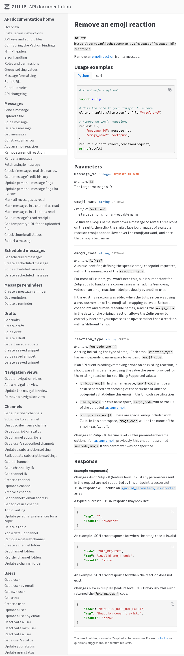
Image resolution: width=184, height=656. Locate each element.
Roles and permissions (21, 63)
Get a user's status (18, 640)
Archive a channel (17, 492)
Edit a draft (13, 332)
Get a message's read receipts (27, 217)
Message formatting (20, 75)
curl (99, 75)
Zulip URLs (12, 81)
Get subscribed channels (23, 413)
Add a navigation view (21, 384)
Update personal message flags (28, 182)
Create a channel (17, 479)
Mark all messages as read (24, 199)
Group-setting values (21, 69)
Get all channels (16, 461)
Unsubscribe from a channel (26, 425)
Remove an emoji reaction (24, 152)
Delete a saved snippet (21, 362)
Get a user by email (19, 585)
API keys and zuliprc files (23, 39)
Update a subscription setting (27, 449)
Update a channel (18, 486)
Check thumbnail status (23, 234)
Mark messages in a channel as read (31, 205)
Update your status (19, 646)
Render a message (18, 158)
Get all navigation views (23, 378)
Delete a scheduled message (26, 275)
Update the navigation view (26, 390)
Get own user (14, 591)
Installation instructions (23, 33)
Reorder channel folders (23, 557)
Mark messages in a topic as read (29, 211)
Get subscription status (22, 431)
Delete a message (18, 128)
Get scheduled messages (23, 257)
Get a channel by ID (19, 467)
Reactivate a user (17, 634)
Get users (11, 597)
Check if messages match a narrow (30, 170)
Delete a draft (14, 338)
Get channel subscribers (22, 437)
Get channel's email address (26, 498)
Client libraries (15, 87)
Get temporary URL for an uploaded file (32, 226)
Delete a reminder (18, 303)
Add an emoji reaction (21, 146)
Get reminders (15, 297)
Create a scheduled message (26, 263)
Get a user (12, 579)
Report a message (18, 240)
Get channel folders (19, 551)
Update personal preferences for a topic (30, 518)
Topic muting (14, 510)
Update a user (15, 609)
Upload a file (14, 116)
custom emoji (115, 407)
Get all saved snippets (21, 344)
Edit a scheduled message (24, 269)
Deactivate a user (17, 622)
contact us (162, 638)
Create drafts (14, 326)
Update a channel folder (23, 563)
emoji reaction (103, 56)
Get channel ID (15, 473)
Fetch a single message (22, 164)
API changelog (15, 93)
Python (83, 75)
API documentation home (29, 19)
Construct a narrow (19, 140)
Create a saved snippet (21, 350)
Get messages (15, 134)
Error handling (15, 57)
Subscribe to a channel (21, 419)
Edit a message (16, 122)
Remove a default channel (24, 539)
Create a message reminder (25, 291)
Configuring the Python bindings (29, 45)
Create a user (14, 603)
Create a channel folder (22, 545)
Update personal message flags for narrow (31, 191)
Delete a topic (15, 527)
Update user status (19, 652)
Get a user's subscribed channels (29, 443)
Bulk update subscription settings (30, 455)
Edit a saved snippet (20, 356)
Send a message (16, 110)
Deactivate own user (20, 628)
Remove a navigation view (24, 396)
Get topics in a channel (21, 504)
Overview (11, 27)
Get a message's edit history (26, 176)
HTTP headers (15, 51)
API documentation (50, 6)
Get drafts (12, 320)
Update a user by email (22, 616)
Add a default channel (21, 533)
